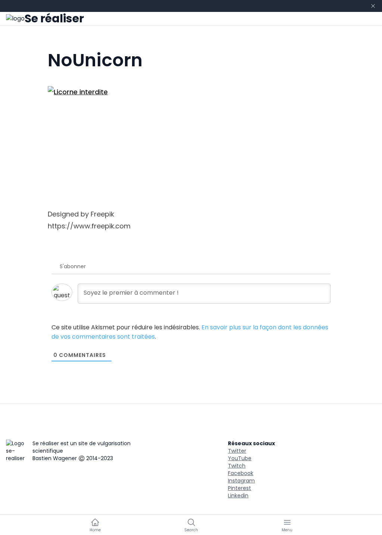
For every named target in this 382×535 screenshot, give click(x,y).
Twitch (236, 465)
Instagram (241, 480)
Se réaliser (54, 18)
